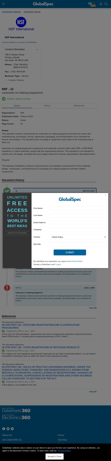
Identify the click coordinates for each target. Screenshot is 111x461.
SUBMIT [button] (70, 252)
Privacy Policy (76, 261)
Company (37, 230)
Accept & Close (55, 456)
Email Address (40, 222)
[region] (55, 452)
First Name (38, 208)
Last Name (38, 215)
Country (37, 237)
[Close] (105, 195)
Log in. (58, 264)
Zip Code (37, 244)
